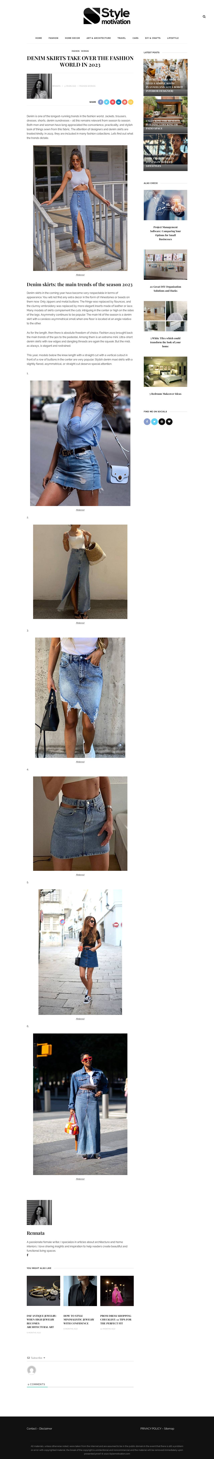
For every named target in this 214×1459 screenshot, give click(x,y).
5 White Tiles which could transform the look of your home (165, 342)
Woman (85, 51)
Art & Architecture (99, 38)
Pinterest (80, 275)
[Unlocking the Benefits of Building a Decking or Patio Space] (165, 111)
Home (38, 38)
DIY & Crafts (152, 38)
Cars (135, 38)
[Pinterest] (161, 421)
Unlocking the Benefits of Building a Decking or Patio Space (165, 124)
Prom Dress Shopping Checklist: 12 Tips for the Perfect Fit (115, 1319)
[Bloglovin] (169, 421)
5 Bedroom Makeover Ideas (165, 393)
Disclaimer (45, 1428)
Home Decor (72, 38)
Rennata (56, 86)
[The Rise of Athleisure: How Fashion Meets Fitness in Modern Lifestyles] (165, 149)
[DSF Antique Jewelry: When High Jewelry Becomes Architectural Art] (43, 1290)
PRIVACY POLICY (150, 1428)
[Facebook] (27, 1255)
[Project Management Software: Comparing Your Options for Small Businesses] (165, 204)
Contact (31, 1428)
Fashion (53, 38)
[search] (204, 16)
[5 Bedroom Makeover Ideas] (165, 371)
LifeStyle (173, 38)
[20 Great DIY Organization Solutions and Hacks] (165, 264)
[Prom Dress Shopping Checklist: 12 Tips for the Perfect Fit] (117, 1290)
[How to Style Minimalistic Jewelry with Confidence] (80, 1290)
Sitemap (169, 1428)
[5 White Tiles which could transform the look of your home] (165, 315)
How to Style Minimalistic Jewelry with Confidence (79, 1319)
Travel (122, 38)
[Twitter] (154, 421)
